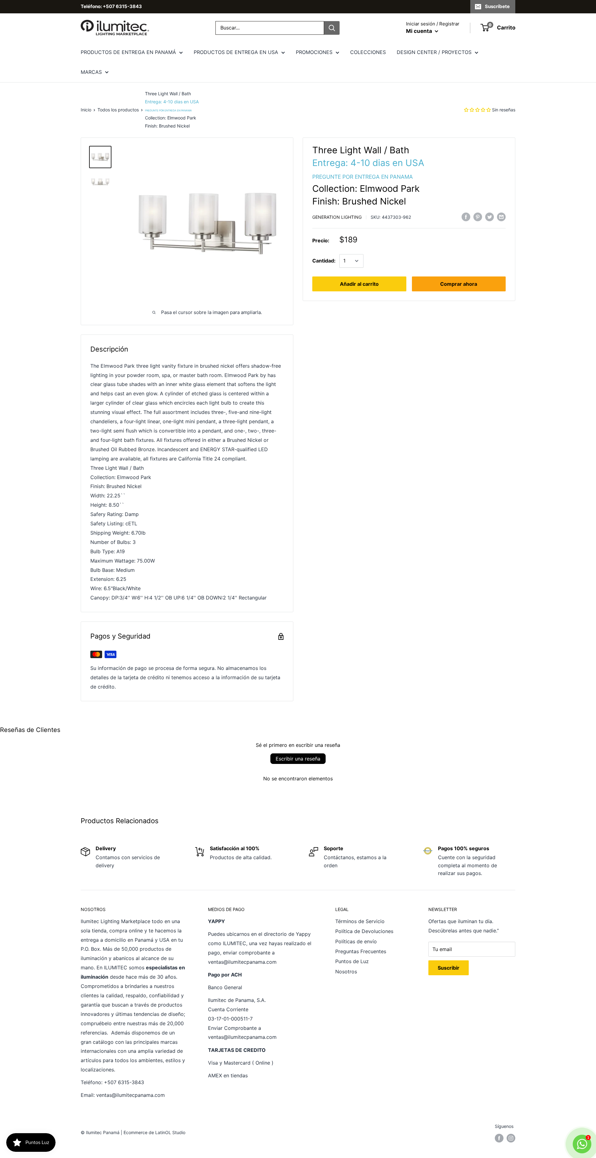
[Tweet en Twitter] (489, 216)
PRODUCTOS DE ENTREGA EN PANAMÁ (128, 52)
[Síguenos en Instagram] (511, 1138)
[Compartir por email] (501, 216)
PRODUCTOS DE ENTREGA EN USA (236, 52)
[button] (477, 109)
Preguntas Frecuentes (360, 951)
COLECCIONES (368, 52)
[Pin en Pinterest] (477, 216)
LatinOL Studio (170, 1132)
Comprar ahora (458, 284)
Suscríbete (497, 6)
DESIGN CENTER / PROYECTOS (434, 52)
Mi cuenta (419, 31)
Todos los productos (118, 109)
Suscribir (448, 968)
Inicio (86, 109)
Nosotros (346, 971)
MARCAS (91, 72)
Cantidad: (324, 261)
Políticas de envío (356, 941)
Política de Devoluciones (364, 931)
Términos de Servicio (360, 921)
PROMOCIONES (314, 52)
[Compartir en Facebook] (466, 216)
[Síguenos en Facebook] (499, 1138)
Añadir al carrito (359, 284)
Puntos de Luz (352, 961)
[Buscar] (332, 28)
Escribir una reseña (298, 759)
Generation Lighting (337, 217)
